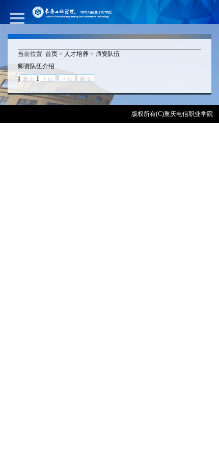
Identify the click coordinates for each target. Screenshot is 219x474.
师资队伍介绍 (36, 66)
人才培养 (76, 53)
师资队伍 (107, 53)
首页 (51, 53)
